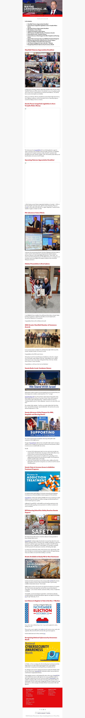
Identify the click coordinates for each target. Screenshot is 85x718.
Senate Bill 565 (38, 671)
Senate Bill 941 (28, 497)
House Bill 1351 (33, 443)
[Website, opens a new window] (45, 710)
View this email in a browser (42, 18)
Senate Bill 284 (52, 678)
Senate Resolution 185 (29, 396)
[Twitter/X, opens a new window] (42, 710)
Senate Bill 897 (28, 541)
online (42, 629)
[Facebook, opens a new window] (40, 710)
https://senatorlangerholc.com (46, 716)
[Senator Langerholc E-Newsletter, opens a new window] (42, 8)
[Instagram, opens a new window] (43, 710)
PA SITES (51, 581)
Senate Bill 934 (37, 150)
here (26, 596)
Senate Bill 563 (56, 675)
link (27, 207)
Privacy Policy (56, 716)
